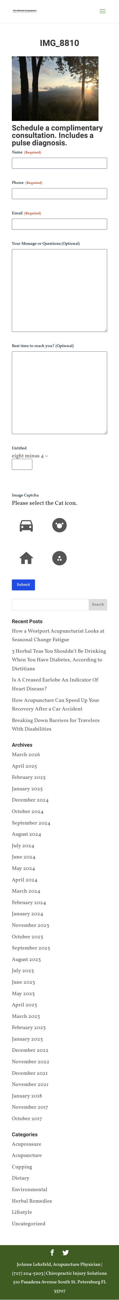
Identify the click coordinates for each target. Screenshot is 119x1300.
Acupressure (26, 1144)
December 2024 (30, 800)
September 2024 (31, 823)
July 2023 (23, 970)
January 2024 (27, 914)
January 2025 (27, 789)
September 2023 (31, 948)
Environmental (29, 1189)
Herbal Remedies (32, 1201)
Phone (27, 183)
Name (26, 152)
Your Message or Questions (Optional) (46, 243)
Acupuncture (27, 1155)
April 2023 (24, 1005)
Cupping (22, 1167)
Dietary (20, 1178)
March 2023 (26, 1016)
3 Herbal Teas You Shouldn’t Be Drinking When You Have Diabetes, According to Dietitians (59, 660)
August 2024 (26, 834)
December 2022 (30, 1050)
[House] (26, 558)
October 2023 (27, 937)
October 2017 (27, 1118)
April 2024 (25, 880)
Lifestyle (22, 1212)
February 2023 (29, 1027)
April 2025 (24, 766)
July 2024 (23, 846)
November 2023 (30, 925)
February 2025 (29, 777)
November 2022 (30, 1062)
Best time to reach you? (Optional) (43, 346)
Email (26, 213)
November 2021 (30, 1084)
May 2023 (23, 993)
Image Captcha (25, 495)
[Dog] (59, 558)
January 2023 (27, 1039)
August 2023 (26, 959)
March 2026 (26, 754)
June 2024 (24, 857)
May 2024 (23, 868)
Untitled (19, 448)
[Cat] (59, 525)
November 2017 (30, 1107)
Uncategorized (28, 1224)
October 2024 (28, 811)
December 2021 (30, 1073)
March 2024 (26, 891)
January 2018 (27, 1096)
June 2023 (23, 982)
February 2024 (29, 902)
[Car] (26, 525)
